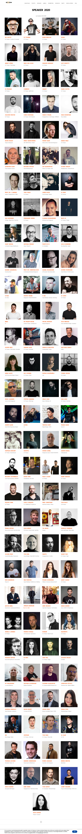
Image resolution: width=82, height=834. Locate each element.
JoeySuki (26, 735)
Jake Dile (45, 657)
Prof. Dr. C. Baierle (11, 192)
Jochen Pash (9, 554)
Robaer (44, 631)
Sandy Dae (64, 554)
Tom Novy (64, 502)
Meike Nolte (8, 373)
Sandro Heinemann (30, 761)
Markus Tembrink (66, 528)
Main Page (27, 3)
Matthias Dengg (66, 347)
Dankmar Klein (10, 166)
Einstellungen (40, 832)
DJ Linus (63, 295)
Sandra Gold (28, 347)
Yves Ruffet (46, 786)
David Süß (27, 476)
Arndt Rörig (9, 63)
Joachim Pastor (10, 115)
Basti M (63, 218)
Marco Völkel (46, 115)
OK (74, 831)
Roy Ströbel (27, 373)
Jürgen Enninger (29, 606)
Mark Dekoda (65, 476)
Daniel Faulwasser (48, 270)
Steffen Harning (29, 399)
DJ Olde (63, 735)
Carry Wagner (65, 786)
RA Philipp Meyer (29, 321)
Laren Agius (46, 192)
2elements (64, 631)
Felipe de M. (46, 244)
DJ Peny (63, 192)
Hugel (63, 37)
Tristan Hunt (46, 425)
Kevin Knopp (28, 709)
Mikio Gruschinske (29, 140)
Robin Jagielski (47, 761)
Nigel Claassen (9, 399)
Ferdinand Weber (29, 218)
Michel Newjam (47, 321)
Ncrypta (26, 450)
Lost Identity (65, 63)
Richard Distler (29, 166)
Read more (25, 607)
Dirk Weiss (27, 786)
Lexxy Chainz (65, 580)
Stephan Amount (10, 450)
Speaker (39, 3)
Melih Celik (45, 399)
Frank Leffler (9, 528)
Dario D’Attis (65, 89)
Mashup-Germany (47, 63)
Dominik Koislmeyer (48, 683)
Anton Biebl (9, 606)
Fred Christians (47, 502)
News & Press (69, 3)
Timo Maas (27, 192)
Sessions (57, 3)
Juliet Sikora (9, 244)
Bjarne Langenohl (11, 270)
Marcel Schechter (48, 347)
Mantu (44, 554)
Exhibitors (50, 3)
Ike (6, 735)
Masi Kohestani (66, 115)
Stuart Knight (65, 166)
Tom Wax (45, 735)
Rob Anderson (9, 580)
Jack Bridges (65, 321)
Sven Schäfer (9, 786)
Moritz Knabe (28, 295)
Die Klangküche (47, 166)
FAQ (76, 3)
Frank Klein (46, 140)
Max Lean (64, 399)
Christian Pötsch (66, 683)
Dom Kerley (27, 528)
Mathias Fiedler (29, 244)
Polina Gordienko (48, 580)
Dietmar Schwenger (30, 683)
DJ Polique (8, 89)
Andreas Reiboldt (10, 709)
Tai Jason (45, 528)
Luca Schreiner (66, 244)
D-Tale (7, 295)
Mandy (44, 89)
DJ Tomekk (27, 37)
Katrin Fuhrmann (66, 270)
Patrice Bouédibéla (48, 373)
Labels (44, 3)
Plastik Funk (9, 502)
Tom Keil (26, 554)
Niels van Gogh (28, 63)
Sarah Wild (64, 140)
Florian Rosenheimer (49, 218)
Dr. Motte (8, 37)
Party (62, 3)
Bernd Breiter (65, 761)
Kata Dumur (37, 812)
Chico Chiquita (28, 502)
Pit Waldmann (9, 683)
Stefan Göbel (46, 450)
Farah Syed (64, 709)
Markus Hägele (28, 631)
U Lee (43, 295)
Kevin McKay (9, 140)
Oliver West (9, 347)
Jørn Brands (46, 606)
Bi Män (26, 657)
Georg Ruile (46, 709)
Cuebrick (26, 89)
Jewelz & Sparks (10, 631)
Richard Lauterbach (11, 476)
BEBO (6, 321)
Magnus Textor (10, 657)
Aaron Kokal (65, 450)
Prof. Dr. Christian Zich (31, 270)
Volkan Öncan (66, 657)
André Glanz (9, 425)
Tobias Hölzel (65, 373)
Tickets (33, 3)
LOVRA (26, 425)
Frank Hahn (65, 425)
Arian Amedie (65, 606)
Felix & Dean (46, 476)
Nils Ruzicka (28, 580)
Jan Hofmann (9, 218)
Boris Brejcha (46, 37)
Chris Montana (28, 115)
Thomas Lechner (10, 761)
